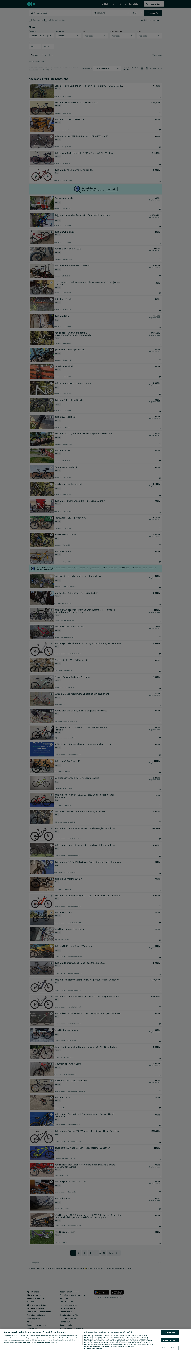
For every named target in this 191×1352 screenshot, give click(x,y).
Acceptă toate (170, 1332)
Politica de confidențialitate (46, 1342)
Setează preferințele (170, 1348)
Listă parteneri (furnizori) (93, 1348)
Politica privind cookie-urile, (25, 1342)
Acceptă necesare (169, 1340)
